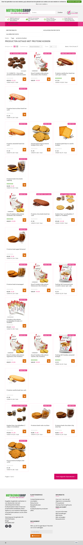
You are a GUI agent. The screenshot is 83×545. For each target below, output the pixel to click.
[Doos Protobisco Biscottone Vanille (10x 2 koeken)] (41, 343)
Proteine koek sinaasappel (15, 284)
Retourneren (34, 503)
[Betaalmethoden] (76, 543)
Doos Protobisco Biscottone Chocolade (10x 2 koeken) (39, 73)
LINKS (32, 510)
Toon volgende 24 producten (65, 476)
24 (51, 46)
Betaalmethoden (35, 505)
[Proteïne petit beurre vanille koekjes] (65, 132)
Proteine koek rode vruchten (40, 425)
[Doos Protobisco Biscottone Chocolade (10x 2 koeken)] (41, 61)
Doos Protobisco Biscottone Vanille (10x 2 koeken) (39, 355)
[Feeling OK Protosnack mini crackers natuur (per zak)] (65, 273)
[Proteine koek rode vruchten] (41, 414)
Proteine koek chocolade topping (15, 179)
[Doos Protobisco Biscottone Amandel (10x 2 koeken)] (17, 202)
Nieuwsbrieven (60, 519)
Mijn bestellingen (61, 513)
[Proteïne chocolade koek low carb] (41, 202)
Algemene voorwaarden (63, 501)
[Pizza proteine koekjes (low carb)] (17, 449)
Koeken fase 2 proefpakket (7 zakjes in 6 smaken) (16, 426)
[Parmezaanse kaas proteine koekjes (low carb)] (41, 132)
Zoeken (60, 12)
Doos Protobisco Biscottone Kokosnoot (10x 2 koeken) (39, 285)
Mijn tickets (59, 515)
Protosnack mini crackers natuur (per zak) (64, 285)
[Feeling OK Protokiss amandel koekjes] (65, 343)
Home (7, 38)
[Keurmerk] (72, 13)
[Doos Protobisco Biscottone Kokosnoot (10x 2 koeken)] (41, 273)
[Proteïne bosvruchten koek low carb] (17, 97)
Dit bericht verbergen (74, 1)
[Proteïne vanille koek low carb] (17, 378)
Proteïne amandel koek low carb (15, 144)
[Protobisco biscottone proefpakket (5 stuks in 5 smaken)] (17, 308)
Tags (12, 38)
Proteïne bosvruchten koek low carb (17, 109)
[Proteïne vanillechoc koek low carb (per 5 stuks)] (65, 61)
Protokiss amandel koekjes (64, 355)
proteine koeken (21, 38)
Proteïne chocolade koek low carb (40, 214)
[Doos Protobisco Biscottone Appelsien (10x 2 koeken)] (17, 343)
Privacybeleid (60, 503)
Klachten (33, 507)
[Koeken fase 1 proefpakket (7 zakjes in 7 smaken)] (65, 202)
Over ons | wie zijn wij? (63, 499)
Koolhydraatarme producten (39, 509)
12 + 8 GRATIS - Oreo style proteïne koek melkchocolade (16, 73)
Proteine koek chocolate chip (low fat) (64, 426)
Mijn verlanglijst (60, 517)
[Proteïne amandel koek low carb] (17, 132)
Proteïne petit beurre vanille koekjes (64, 144)
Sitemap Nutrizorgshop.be (64, 505)
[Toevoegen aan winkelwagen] (24, 79)
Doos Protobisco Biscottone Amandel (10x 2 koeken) (15, 214)
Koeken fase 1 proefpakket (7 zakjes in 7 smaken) (64, 214)
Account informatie (61, 511)
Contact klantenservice (37, 499)
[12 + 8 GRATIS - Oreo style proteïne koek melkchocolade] (17, 61)
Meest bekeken (34, 46)
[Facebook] (6, 526)
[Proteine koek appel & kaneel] (17, 237)
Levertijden (33, 501)
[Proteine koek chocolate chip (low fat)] (65, 414)
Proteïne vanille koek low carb (16, 390)
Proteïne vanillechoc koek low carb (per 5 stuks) (64, 73)
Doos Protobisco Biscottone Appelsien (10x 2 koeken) (15, 355)
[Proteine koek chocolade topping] (17, 167)
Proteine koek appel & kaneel (16, 249)
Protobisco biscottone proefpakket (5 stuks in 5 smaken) (14, 321)
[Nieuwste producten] (9, 526)
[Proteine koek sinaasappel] (17, 273)
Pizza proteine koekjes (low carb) (15, 461)
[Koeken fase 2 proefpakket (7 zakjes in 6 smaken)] (17, 414)
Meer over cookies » (42, 4)
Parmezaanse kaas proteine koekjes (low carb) (40, 144)
